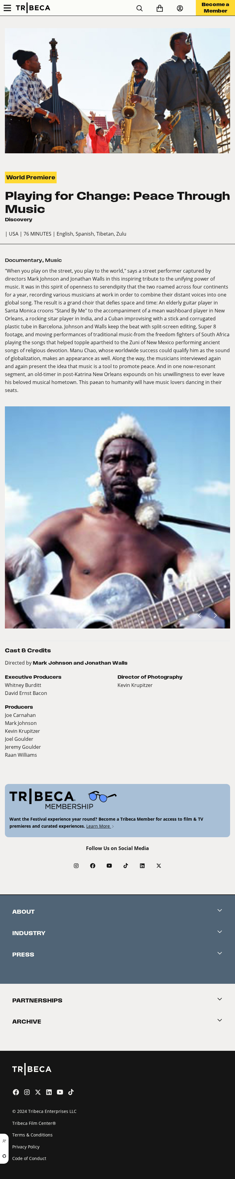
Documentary (23, 260)
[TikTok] (125, 865)
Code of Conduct (29, 1158)
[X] (158, 865)
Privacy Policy (25, 1147)
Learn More (98, 826)
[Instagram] (76, 865)
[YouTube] (109, 865)
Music (53, 260)
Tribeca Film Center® (34, 1123)
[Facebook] (92, 865)
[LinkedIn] (142, 865)
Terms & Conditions (32, 1135)
